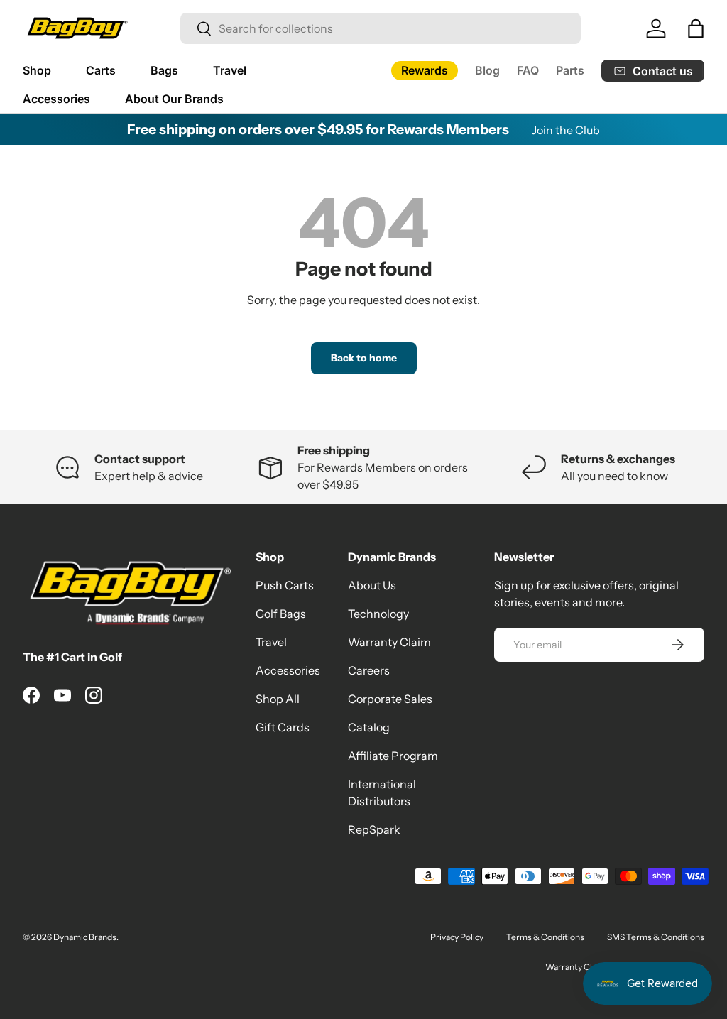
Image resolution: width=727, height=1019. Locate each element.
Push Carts (285, 585)
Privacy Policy (456, 937)
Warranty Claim (389, 642)
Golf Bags (281, 613)
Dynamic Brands (84, 937)
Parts (570, 70)
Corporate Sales (390, 699)
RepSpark (374, 829)
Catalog (369, 727)
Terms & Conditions (545, 937)
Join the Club (566, 130)
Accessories (288, 670)
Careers (369, 670)
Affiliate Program (393, 755)
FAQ (528, 70)
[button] (695, 28)
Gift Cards (283, 727)
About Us (372, 585)
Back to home (364, 358)
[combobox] (380, 28)
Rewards (424, 70)
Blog (487, 70)
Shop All (278, 699)
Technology (378, 613)
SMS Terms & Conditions (655, 937)
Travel (271, 642)
